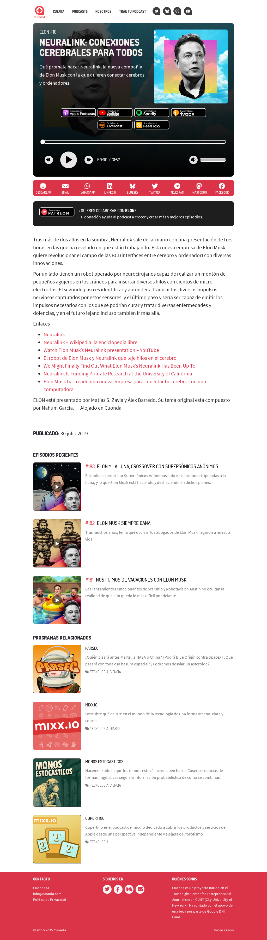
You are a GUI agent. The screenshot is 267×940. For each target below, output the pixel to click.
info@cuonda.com (47, 893)
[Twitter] (156, 11)
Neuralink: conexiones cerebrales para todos (91, 47)
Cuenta (58, 11)
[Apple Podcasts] (78, 113)
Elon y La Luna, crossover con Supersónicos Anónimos (157, 466)
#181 (89, 579)
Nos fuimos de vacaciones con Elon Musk (141, 579)
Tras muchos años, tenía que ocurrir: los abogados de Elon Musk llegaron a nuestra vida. (157, 536)
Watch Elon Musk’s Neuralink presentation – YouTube (101, 350)
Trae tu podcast (132, 11)
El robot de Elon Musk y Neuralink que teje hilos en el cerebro (110, 358)
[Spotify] (151, 113)
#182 (90, 523)
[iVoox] (188, 113)
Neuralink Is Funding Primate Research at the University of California (118, 373)
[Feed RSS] (151, 125)
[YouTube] (188, 11)
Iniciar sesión (224, 930)
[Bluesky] (167, 11)
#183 (90, 466)
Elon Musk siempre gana (123, 523)
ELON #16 (47, 32)
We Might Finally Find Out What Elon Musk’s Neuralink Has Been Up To (120, 365)
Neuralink (54, 334)
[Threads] (177, 11)
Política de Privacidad (49, 899)
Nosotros (103, 11)
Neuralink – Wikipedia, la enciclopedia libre (90, 342)
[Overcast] (115, 125)
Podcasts (80, 11)
